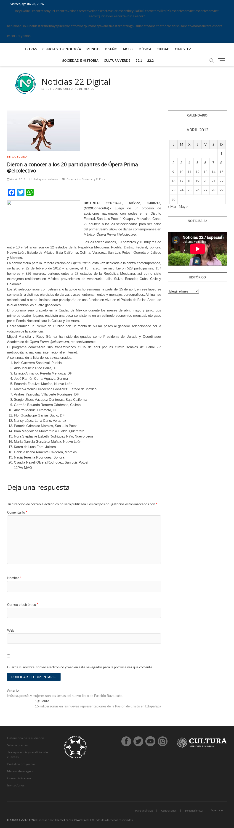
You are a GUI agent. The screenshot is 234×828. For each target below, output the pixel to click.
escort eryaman (19, 36)
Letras (31, 49)
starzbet (43, 26)
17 (181, 181)
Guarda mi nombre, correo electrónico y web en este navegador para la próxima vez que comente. (80, 667)
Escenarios (74, 179)
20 (205, 181)
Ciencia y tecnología (61, 49)
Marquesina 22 (144, 810)
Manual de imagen (20, 771)
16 (173, 181)
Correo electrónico (22, 604)
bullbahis (30, 26)
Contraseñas (169, 810)
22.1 (139, 60)
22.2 (150, 60)
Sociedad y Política (93, 179)
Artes (128, 49)
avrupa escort (134, 16)
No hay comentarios (45, 179)
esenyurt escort (54, 11)
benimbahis (15, 26)
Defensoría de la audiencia (25, 738)
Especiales (217, 810)
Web (10, 630)
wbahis (196, 26)
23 (173, 190)
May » (183, 206)
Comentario (17, 512)
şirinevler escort (111, 16)
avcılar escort (76, 11)
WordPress (82, 820)
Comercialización (19, 778)
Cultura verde (117, 60)
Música (144, 49)
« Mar (172, 206)
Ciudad (163, 49)
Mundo (93, 49)
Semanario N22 (193, 810)
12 (197, 172)
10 (181, 172)
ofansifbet (155, 26)
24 (181, 190)
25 (189, 190)
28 (213, 190)
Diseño (111, 49)
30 (173, 199)
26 (197, 190)
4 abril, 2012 (18, 179)
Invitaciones (16, 785)
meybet (79, 26)
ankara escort (211, 26)
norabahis (170, 26)
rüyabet (68, 26)
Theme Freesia (64, 820)
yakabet (104, 26)
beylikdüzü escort (28, 11)
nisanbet (184, 26)
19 (197, 181)
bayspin (56, 26)
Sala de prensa (17, 745)
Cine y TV (183, 49)
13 (205, 172)
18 (189, 181)
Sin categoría (17, 156)
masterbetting (121, 26)
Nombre (14, 578)
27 (205, 190)
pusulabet (139, 26)
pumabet (91, 26)
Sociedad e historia (80, 60)
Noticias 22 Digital (75, 82)
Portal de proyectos (21, 764)
